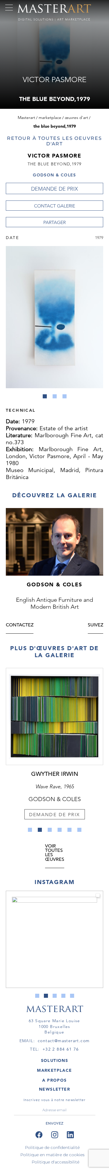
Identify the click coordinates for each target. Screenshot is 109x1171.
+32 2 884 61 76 (60, 1049)
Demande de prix (54, 189)
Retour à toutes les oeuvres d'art (54, 141)
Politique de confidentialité (52, 1147)
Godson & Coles (54, 175)
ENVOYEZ (54, 1123)
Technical (20, 410)
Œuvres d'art (76, 117)
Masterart (26, 117)
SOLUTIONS (54, 1060)
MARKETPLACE (54, 1070)
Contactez (19, 625)
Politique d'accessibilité (55, 1162)
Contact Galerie (54, 206)
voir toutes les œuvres (54, 853)
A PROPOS (54, 1080)
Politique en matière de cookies (52, 1155)
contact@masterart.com (64, 1040)
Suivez (95, 625)
